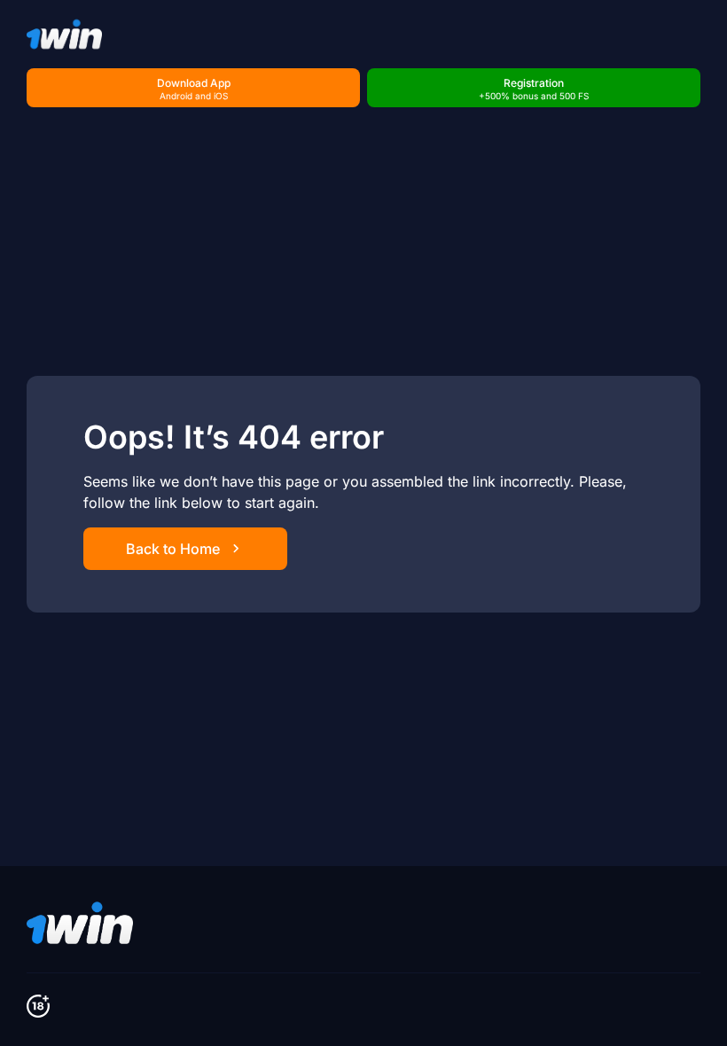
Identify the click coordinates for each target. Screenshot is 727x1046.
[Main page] (64, 34)
